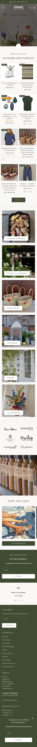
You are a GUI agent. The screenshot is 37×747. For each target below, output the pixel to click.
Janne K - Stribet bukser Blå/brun (27, 185)
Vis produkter (18, 543)
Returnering (6, 640)
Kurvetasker (13, 308)
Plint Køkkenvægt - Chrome (9, 84)
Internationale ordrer (8, 663)
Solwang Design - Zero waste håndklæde (27, 85)
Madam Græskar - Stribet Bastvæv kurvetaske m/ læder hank (9, 187)
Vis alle (18, 200)
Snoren (10, 378)
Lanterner (12, 343)
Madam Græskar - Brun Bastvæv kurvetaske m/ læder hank (27, 151)
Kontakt (4, 650)
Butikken (5, 656)
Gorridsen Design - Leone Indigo (9, 149)
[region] (18, 25)
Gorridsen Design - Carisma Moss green (27, 116)
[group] (18, 25)
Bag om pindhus (7, 653)
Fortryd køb (5, 643)
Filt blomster (13, 412)
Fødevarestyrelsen (8, 667)
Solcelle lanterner (17, 273)
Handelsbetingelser (8, 646)
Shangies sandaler (16, 238)
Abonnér (9, 625)
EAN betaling (6, 660)
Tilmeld (18, 740)
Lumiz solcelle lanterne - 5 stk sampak (9, 116)
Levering (5, 636)
